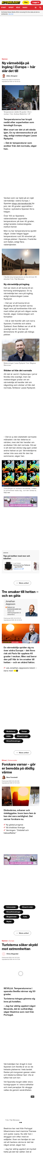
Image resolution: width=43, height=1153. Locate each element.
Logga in (36, 2)
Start (3, 7)
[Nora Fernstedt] (4, 789)
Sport (11, 7)
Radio (25, 7)
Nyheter (5, 59)
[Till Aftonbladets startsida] (10, 2)
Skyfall (8, 945)
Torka (25, 940)
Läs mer (10, 14)
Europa (24, 743)
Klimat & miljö (22, 748)
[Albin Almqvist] (4, 76)
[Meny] (35, 7)
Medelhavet (10, 743)
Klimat (4, 772)
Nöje (18, 7)
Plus (26, 2)
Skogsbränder (11, 940)
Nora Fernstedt (12, 789)
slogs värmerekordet (22, 203)
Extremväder (12, 772)
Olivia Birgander (12, 977)
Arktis (8, 748)
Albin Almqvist (11, 76)
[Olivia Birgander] (4, 977)
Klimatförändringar (13, 753)
